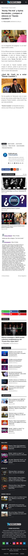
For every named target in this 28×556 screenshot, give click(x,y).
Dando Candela (12, 7)
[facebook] (8, 163)
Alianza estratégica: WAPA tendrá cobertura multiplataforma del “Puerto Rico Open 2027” (12, 339)
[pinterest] (16, 163)
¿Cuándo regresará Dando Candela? (10, 208)
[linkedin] (18, 163)
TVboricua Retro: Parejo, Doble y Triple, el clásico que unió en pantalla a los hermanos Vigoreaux (17, 479)
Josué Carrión (19, 143)
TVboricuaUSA (13, 155)
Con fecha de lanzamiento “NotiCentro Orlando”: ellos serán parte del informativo (17, 374)
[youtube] (14, 163)
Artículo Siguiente (22, 275)
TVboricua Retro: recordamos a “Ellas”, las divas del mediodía (16, 472)
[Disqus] (14, 252)
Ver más (25, 174)
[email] (22, 163)
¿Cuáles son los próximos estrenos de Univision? (15, 366)
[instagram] (12, 163)
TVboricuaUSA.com (17, 549)
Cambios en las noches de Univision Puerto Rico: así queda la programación (17, 353)
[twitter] (10, 163)
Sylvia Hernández (20, 145)
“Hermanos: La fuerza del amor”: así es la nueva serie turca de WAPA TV (17, 388)
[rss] (20, 163)
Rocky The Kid (12, 145)
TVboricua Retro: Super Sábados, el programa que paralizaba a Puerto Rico (17, 487)
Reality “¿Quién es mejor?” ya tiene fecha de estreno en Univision (16, 430)
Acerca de (6, 553)
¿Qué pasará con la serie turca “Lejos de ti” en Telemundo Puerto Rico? (17, 506)
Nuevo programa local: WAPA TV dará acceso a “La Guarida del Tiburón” (17, 401)
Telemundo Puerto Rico (7, 147)
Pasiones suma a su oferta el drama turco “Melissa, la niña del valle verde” (17, 415)
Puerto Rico (4, 145)
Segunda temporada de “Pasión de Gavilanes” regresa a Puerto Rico (18, 407)
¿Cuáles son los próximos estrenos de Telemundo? (15, 360)
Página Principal (4, 7)
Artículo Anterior (5, 275)
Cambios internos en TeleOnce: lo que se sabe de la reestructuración (17, 380)
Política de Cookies (14, 553)
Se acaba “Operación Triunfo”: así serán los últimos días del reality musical (17, 461)
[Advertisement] (14, 26)
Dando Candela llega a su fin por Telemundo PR (13, 191)
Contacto (22, 553)
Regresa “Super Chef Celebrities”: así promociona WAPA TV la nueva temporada (17, 422)
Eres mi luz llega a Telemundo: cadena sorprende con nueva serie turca (17, 514)
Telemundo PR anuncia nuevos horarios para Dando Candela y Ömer (12, 226)
